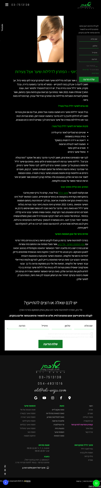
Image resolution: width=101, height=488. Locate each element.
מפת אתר (89, 428)
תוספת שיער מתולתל (27, 428)
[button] (7, 5)
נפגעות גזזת (59, 428)
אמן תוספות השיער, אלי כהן (71, 244)
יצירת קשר (89, 432)
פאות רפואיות (59, 435)
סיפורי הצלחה (88, 417)
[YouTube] (44, 398)
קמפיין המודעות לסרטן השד (82, 424)
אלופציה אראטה (58, 420)
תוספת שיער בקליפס (27, 424)
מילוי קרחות (88, 456)
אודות (91, 409)
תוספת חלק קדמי (86, 452)
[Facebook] (61, 398)
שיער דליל (63, 192)
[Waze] (69, 398)
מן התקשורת (88, 420)
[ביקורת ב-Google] (35, 398)
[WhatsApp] (96, 483)
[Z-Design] (27, 481)
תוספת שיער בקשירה (27, 413)
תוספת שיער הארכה (28, 417)
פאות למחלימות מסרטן (55, 417)
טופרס (90, 460)
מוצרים (90, 413)
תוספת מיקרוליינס (29, 420)
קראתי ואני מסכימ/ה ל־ (91, 69)
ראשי (91, 405)
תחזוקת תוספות (29, 435)
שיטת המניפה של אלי (27, 409)
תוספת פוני (31, 432)
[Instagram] (52, 398)
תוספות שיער (59, 432)
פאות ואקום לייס (58, 409)
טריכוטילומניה (58, 424)
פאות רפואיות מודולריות (55, 413)
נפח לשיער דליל (87, 448)
